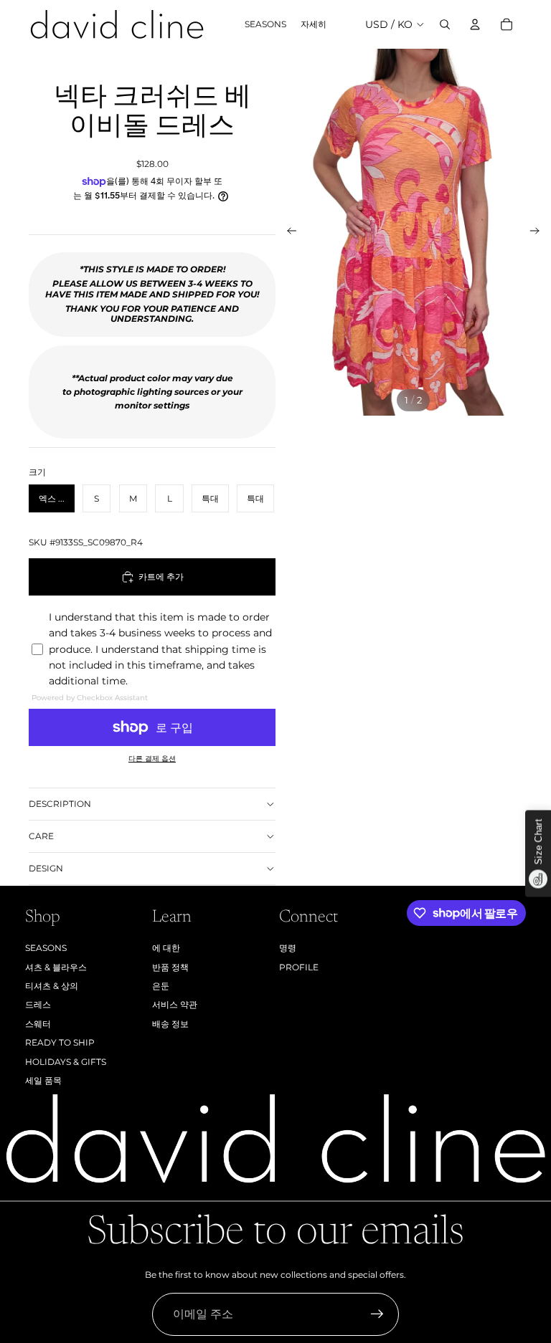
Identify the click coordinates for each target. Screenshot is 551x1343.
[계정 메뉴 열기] (475, 24)
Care (41, 836)
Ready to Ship (60, 1042)
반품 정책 (170, 967)
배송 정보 (170, 1023)
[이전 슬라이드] (287, 232)
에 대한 (166, 947)
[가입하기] (377, 1314)
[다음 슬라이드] (539, 232)
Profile (299, 967)
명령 (287, 947)
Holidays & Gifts (65, 1061)
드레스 (38, 1004)
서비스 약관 (174, 1004)
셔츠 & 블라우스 (56, 967)
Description (60, 803)
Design (46, 868)
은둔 (160, 985)
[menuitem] (313, 24)
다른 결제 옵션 (152, 758)
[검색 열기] (445, 24)
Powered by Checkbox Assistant (90, 698)
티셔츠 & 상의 (51, 985)
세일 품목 (43, 1080)
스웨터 (38, 1023)
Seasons (46, 947)
